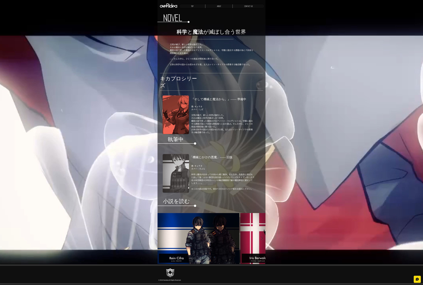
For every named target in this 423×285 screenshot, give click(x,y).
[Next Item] (261, 238)
